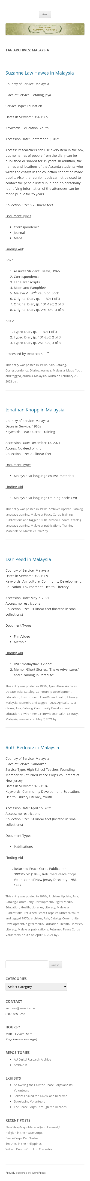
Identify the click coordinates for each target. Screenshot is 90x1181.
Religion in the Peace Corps (24, 1133)
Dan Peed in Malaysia (28, 559)
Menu (45, 14)
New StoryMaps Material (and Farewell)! (33, 1127)
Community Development (54, 692)
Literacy (72, 697)
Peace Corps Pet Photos (22, 1138)
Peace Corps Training (58, 514)
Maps (70, 370)
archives (36, 918)
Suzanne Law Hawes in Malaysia (40, 73)
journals (27, 376)
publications (52, 525)
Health (61, 697)
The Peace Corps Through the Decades (40, 1107)
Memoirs (25, 703)
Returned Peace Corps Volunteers (47, 913)
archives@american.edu (22, 1008)
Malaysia (59, 370)
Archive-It (20, 1065)
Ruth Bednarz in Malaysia (32, 747)
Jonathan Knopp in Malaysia (35, 410)
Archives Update (60, 509)
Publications (14, 520)
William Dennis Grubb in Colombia (29, 1149)
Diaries (34, 370)
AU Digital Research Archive (32, 1059)
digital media (34, 924)
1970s (43, 896)
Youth (79, 370)
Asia (51, 365)
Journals (45, 370)
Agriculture (56, 686)
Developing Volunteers (29, 1101)
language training (17, 514)
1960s (43, 365)
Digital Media (63, 902)
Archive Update (58, 520)
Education (12, 697)
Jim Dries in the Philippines (24, 1144)
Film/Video (47, 697)
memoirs (25, 719)
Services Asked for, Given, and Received (40, 1096)
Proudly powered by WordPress (26, 1173)
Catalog (61, 365)
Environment (30, 697)
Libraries (37, 907)
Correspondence (17, 370)
